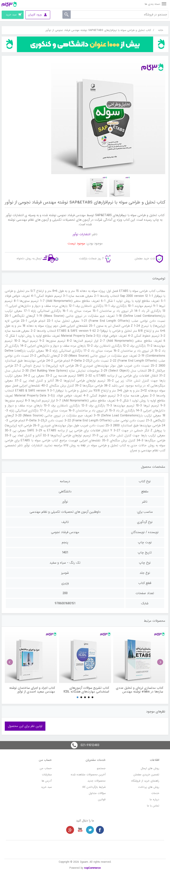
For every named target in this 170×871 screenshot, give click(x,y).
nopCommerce (92, 868)
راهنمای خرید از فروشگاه (145, 781)
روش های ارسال (150, 768)
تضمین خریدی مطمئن (146, 775)
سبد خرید (46, 787)
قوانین (102, 799)
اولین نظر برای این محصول (25, 726)
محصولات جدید (96, 781)
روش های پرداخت (148, 787)
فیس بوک (100, 830)
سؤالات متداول (97, 793)
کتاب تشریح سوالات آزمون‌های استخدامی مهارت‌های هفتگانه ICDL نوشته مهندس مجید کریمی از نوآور (86, 690)
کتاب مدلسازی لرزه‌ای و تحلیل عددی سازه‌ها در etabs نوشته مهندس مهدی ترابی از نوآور (139, 690)
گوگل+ (70, 830)
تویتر (90, 830)
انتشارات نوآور (81, 234)
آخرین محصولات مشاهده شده (88, 775)
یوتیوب (80, 830)
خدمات (155, 793)
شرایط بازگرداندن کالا (94, 787)
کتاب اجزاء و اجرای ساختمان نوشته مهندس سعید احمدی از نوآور (32, 690)
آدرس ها (47, 781)
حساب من (46, 768)
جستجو (101, 768)
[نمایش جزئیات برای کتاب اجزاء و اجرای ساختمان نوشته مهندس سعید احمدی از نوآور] (31, 657)
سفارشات (47, 775)
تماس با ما (153, 806)
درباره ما (154, 799)
